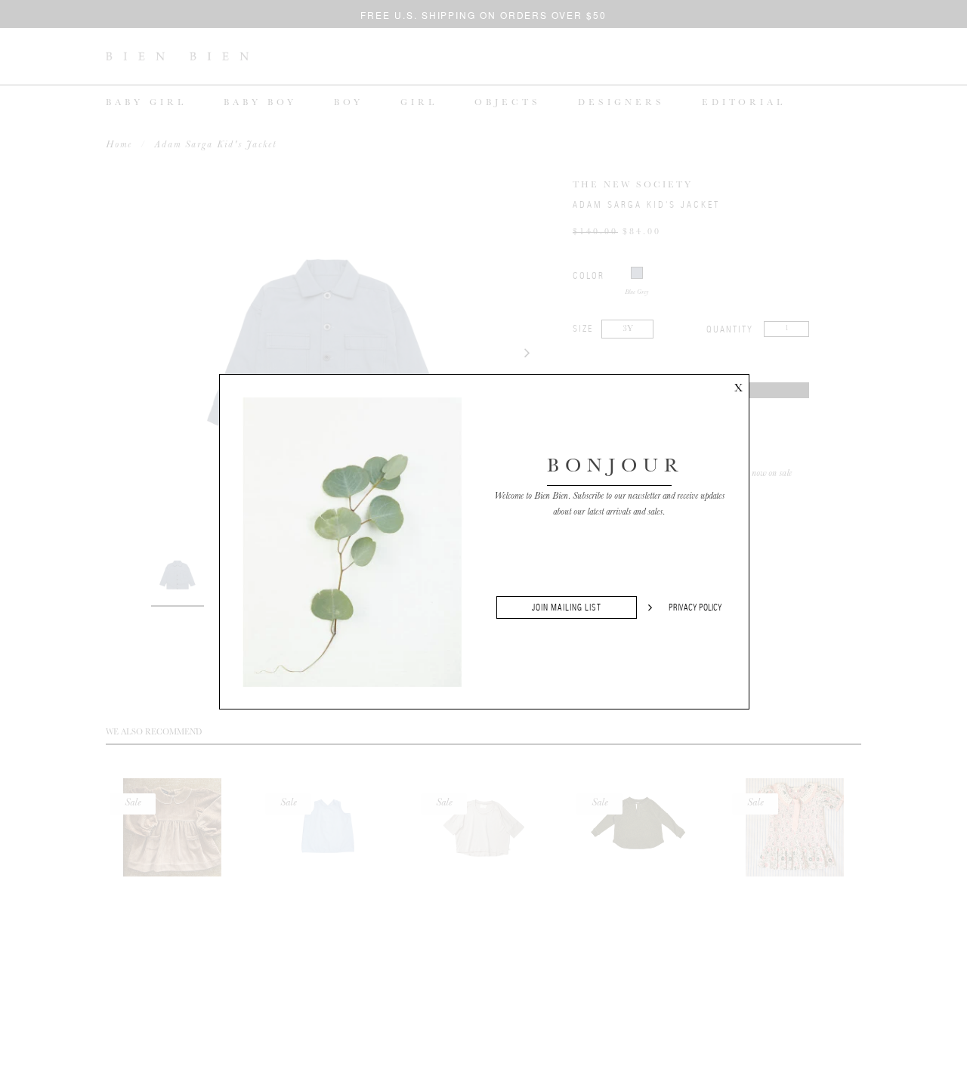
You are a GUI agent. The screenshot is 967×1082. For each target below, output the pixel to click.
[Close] (738, 385)
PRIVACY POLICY (695, 607)
